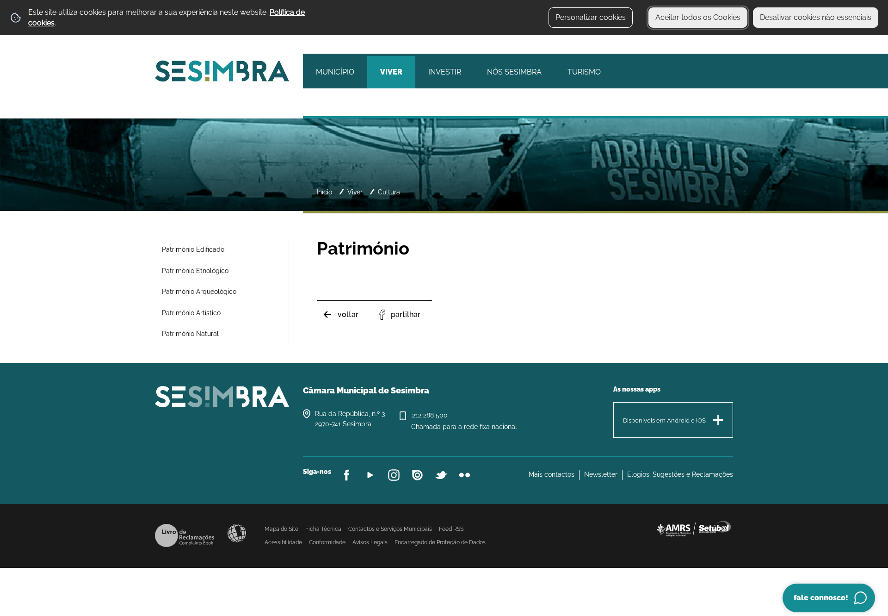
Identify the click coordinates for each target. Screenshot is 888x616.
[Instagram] (394, 475)
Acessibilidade (237, 533)
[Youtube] (370, 475)
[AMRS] (693, 528)
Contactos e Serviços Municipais (390, 529)
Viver (355, 192)
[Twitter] (441, 475)
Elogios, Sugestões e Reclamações (680, 474)
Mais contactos (551, 474)
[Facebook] (346, 475)
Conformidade (327, 542)
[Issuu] (417, 475)
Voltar (348, 314)
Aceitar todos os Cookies (697, 17)
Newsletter (600, 474)
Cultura (389, 192)
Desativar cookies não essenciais (815, 17)
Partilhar (405, 314)
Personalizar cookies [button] (590, 17)
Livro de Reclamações (184, 535)
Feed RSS (451, 529)
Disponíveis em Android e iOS (664, 420)
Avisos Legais (370, 542)
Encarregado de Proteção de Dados (440, 542)
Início (324, 192)
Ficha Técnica (323, 529)
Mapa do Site (281, 529)
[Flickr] (464, 475)
